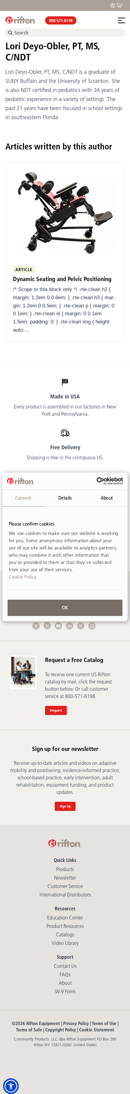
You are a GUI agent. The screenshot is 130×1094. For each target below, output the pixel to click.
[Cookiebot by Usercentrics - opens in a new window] (96, 481)
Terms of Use (104, 1023)
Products (65, 869)
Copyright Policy (60, 1030)
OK (65, 608)
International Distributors (65, 895)
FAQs (65, 974)
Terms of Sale (29, 1030)
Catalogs (65, 935)
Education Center (65, 918)
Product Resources (65, 926)
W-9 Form (65, 991)
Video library (65, 943)
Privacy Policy (76, 1023)
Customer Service (65, 886)
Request (56, 710)
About (65, 983)
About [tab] (107, 498)
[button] (11, 1086)
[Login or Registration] (114, 5)
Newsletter (65, 878)
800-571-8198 (61, 20)
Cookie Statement (96, 1030)
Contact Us (65, 966)
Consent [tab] (23, 498)
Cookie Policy (23, 577)
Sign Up (65, 806)
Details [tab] (65, 498)
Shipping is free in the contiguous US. (65, 457)
